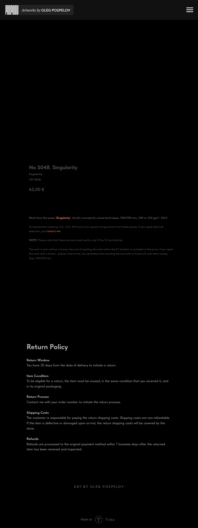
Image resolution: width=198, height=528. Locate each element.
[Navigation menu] (189, 10)
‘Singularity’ (63, 217)
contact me (53, 231)
